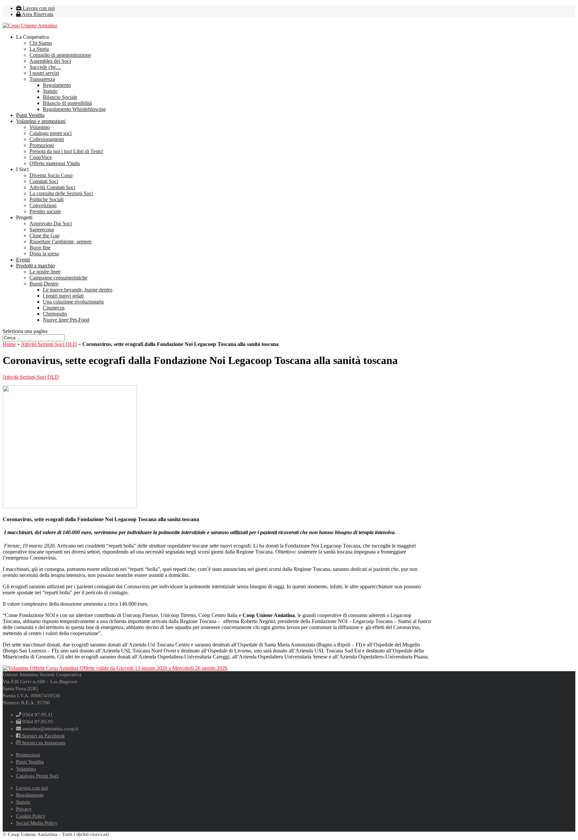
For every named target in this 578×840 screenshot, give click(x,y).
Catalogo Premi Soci (37, 775)
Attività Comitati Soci (52, 187)
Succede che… (45, 67)
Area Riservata (37, 14)
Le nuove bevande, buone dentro (77, 289)
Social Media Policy (37, 823)
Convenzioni (43, 205)
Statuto (50, 91)
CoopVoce (40, 157)
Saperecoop (41, 229)
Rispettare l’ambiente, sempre (60, 241)
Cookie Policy (30, 816)
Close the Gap (44, 235)
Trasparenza (42, 79)
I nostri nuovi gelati (63, 295)
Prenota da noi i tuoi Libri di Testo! (66, 151)
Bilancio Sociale (60, 97)
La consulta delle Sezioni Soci (61, 193)
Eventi (23, 259)
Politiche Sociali (46, 199)
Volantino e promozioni (41, 121)
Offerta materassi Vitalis (54, 163)
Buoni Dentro (44, 283)
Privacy (24, 809)
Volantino (39, 127)
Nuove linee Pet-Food (66, 320)
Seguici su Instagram (42, 742)
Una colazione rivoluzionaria (73, 302)
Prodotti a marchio (35, 265)
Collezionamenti (46, 139)
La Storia (39, 49)
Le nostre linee (45, 271)
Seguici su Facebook (42, 735)
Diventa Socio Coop (51, 175)
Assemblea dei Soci (50, 61)
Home (9, 344)
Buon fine (40, 247)
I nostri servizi (44, 73)
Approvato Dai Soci (50, 223)
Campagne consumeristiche (58, 277)
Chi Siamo (40, 43)
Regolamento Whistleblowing (74, 109)
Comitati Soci (43, 181)
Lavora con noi (38, 8)
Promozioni (41, 145)
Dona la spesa (44, 253)
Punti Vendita (30, 115)
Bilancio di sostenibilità (67, 103)
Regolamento (57, 85)
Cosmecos (54, 308)
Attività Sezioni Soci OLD (49, 344)
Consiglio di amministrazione (60, 55)
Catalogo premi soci (50, 133)
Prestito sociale (45, 211)
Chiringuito (55, 314)
